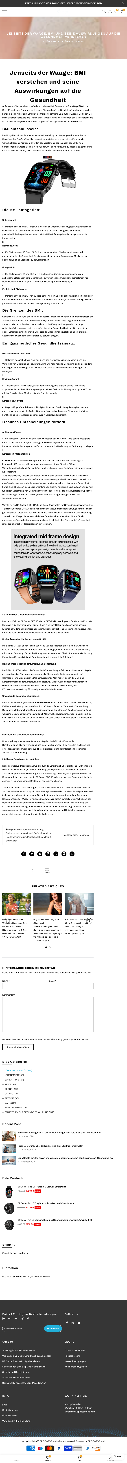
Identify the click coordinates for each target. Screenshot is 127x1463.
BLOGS (11, 1089)
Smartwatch (11, 841)
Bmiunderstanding (34, 829)
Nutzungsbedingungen (76, 1367)
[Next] (89, 921)
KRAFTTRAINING (16, 1107)
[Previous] (7, 921)
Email (52, 981)
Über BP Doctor (9, 1415)
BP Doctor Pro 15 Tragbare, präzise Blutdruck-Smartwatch (46, 1203)
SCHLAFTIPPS (14, 1080)
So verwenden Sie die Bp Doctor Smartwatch (24, 1367)
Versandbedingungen (75, 1361)
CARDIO (11, 1094)
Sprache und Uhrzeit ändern (16, 1372)
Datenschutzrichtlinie (75, 1350)
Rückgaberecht (72, 1356)
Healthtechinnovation (16, 837)
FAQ (4, 1405)
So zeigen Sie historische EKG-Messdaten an (24, 1383)
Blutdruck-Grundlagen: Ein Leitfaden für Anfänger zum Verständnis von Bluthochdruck (59, 1132)
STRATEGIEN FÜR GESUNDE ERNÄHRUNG (29, 1112)
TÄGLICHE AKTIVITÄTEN (58, 41)
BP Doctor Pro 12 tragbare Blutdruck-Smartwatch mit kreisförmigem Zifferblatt (55, 1220)
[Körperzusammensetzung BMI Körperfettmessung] (48, 569)
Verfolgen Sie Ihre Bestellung (16, 1421)
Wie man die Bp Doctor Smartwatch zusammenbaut (27, 1356)
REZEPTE (12, 1098)
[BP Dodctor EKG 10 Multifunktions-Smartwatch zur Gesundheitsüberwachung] (48, 179)
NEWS (11, 1084)
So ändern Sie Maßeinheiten (16, 1377)
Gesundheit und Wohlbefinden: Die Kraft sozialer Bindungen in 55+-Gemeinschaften (14, 926)
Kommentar (8, 995)
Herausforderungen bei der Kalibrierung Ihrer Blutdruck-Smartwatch (50, 1146)
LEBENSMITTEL (15, 1075)
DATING (10, 1103)
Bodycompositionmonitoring (19, 833)
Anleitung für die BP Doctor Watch (18, 1350)
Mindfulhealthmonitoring (39, 837)
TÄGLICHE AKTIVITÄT (18, 1070)
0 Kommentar (77, 41)
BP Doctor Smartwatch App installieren (21, 1361)
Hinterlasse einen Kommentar (75, 835)
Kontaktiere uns (10, 1410)
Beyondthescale (16, 829)
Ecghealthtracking (42, 833)
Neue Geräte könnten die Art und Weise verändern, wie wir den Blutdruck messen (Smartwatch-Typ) (66, 1158)
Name (6, 981)
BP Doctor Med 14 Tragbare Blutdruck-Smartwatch (42, 1187)
